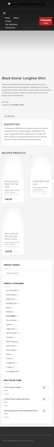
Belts (8, 307)
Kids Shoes (10, 346)
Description (9, 116)
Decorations (11, 320)
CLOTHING (15, 105)
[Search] (47, 273)
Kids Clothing (11, 341)
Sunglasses (10, 363)
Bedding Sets (11, 303)
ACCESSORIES (12, 290)
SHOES (9, 358)
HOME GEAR (11, 333)
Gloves (9, 324)
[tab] (9, 116)
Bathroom (10, 299)
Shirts (21, 105)
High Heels (10, 329)
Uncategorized (12, 371)
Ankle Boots (11, 295)
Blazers (9, 311)
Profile (46, 21)
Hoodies (9, 337)
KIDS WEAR (11, 350)
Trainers (9, 367)
